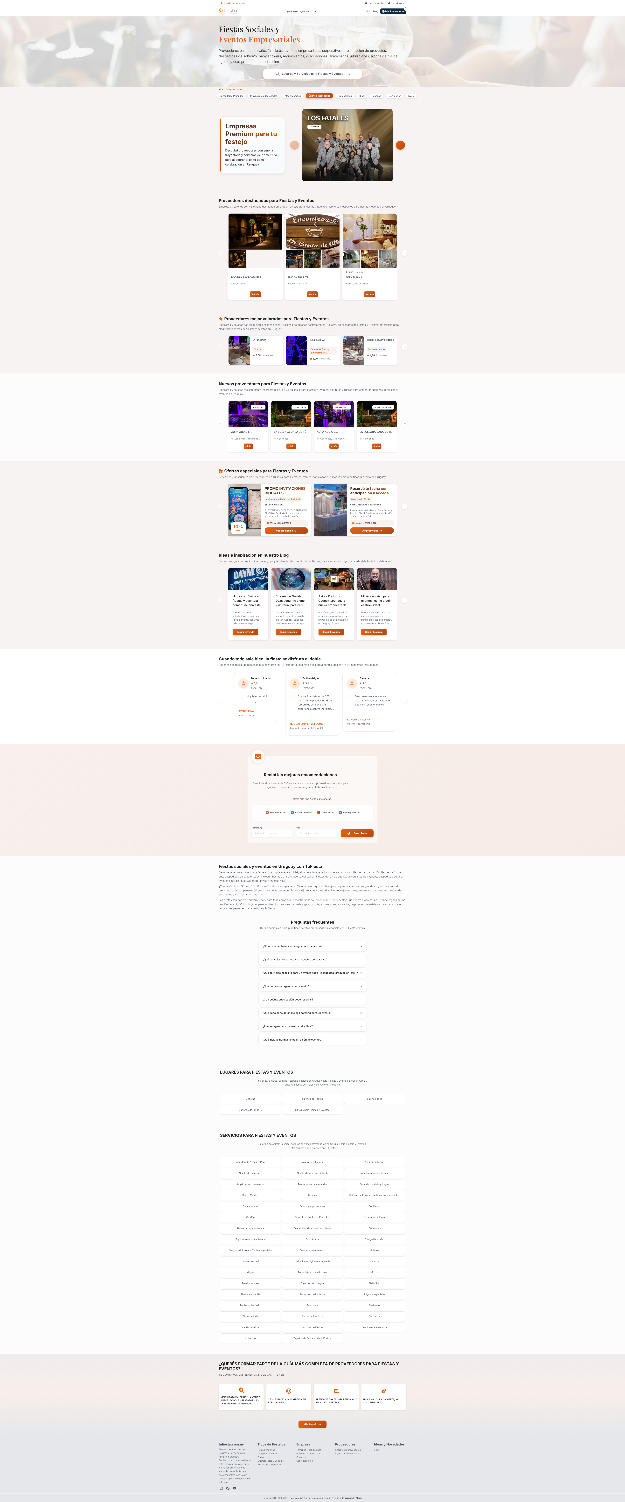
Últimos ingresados (319, 95)
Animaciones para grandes (312, 1184)
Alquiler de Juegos (312, 1162)
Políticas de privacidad (308, 1453)
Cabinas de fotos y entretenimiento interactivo (374, 1195)
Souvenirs (374, 1316)
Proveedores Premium (231, 95)
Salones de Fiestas (312, 1098)
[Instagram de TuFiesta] (221, 1488)
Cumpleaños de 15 (267, 1453)
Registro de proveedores (348, 1449)
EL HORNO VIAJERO (358, 719)
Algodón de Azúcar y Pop (250, 1162)
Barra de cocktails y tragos (374, 1184)
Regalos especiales (374, 1294)
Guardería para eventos (312, 1250)
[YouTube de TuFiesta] (234, 1488)
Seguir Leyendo (245, 632)
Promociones (345, 95)
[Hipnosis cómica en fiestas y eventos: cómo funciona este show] (248, 579)
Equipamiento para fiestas (250, 1239)
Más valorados (293, 95)
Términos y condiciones (308, 1449)
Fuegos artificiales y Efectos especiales (250, 1250)
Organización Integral (312, 1283)
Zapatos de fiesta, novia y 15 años (312, 1338)
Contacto (301, 1457)
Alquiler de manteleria (250, 1173)
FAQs (411, 95)
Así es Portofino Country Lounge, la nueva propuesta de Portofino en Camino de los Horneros (332, 605)
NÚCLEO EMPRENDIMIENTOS (306, 723)
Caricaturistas (250, 1206)
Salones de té (374, 1098)
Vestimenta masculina (374, 1327)
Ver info (255, 294)
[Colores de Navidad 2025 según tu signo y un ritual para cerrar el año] (291, 579)
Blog (375, 11)
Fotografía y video (374, 1239)
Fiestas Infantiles (266, 1449)
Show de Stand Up (312, 1316)
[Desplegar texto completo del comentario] (255, 702)
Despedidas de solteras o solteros (312, 1228)
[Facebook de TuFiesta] (227, 1488)
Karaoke (374, 1261)
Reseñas (376, 95)
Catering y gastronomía (312, 1206)
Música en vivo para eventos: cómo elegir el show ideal (376, 601)
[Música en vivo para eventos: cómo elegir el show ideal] (377, 579)
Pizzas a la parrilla (250, 1294)
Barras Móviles (250, 1195)
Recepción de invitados (312, 1294)
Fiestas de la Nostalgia (269, 1464)
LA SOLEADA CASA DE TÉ (290, 431)
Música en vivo (250, 1283)
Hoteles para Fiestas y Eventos (312, 1109)
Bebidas (312, 1195)
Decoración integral (374, 1217)
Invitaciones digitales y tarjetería (312, 1261)
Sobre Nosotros (304, 1460)
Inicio (368, 11)
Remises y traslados (250, 1305)
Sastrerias (374, 1305)
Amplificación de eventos (250, 1184)
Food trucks (312, 1239)
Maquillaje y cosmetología (312, 1272)
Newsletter (395, 95)
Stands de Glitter (250, 1327)
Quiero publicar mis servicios (233, 3)
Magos (250, 1272)
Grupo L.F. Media (353, 1498)
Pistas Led (374, 1283)
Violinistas (250, 1338)
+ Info (248, 446)
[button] (400, 145)
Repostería (312, 1305)
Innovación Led (250, 1261)
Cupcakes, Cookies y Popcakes (312, 1217)
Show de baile (250, 1316)
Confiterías (374, 1206)
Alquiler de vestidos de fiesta (312, 1173)
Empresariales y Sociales (270, 1460)
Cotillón (250, 1217)
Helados (374, 1250)
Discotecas (374, 1228)
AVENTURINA (246, 711)
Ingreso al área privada (347, 1453)
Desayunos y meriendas (250, 1228)
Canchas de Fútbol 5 (250, 1109)
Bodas (260, 1457)
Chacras (250, 1098)
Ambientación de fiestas (374, 1173)
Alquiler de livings (374, 1162)
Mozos (374, 1272)
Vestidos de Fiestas (312, 1327)
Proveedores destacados (263, 95)
